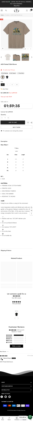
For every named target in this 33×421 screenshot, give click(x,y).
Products (7, 15)
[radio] (3, 77)
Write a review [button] (16, 346)
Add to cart (13, 122)
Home (2, 15)
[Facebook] (2, 397)
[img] (16, 296)
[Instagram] (5, 397)
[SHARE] (31, 122)
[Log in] (27, 10)
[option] (16, 34)
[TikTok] (9, 397)
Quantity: (3, 114)
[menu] (2, 10)
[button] (28, 49)
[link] (8, 285)
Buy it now (16, 127)
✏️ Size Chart (4, 89)
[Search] (6, 10)
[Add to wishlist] (28, 122)
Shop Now (17, 6)
